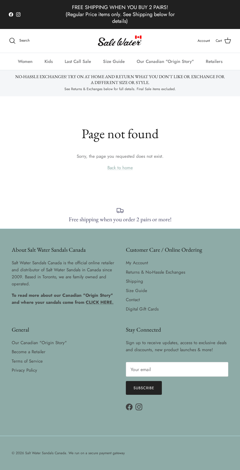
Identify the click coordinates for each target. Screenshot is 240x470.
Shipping (134, 281)
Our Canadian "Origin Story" (165, 61)
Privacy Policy (24, 370)
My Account (137, 263)
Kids (48, 61)
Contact (133, 299)
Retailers (214, 61)
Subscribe (143, 388)
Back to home (120, 167)
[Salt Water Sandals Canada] (120, 41)
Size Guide (114, 61)
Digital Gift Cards (142, 309)
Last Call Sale (78, 61)
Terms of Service (27, 361)
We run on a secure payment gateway (96, 453)
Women (25, 61)
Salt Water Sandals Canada (45, 453)
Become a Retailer (28, 352)
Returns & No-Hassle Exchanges (155, 272)
